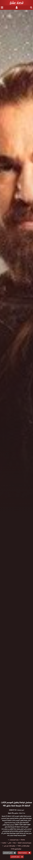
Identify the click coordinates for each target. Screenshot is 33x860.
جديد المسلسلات (14, 840)
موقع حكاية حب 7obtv (23, 846)
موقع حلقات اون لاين (9, 846)
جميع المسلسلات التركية (24, 843)
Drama (23, 840)
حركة (14, 843)
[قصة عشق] (16, 2)
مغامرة (4, 843)
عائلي (9, 843)
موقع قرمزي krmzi (16, 849)
